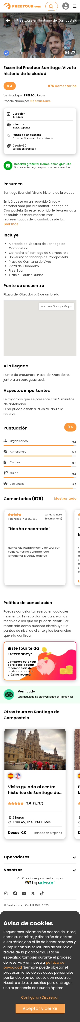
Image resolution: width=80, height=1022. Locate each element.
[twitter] (33, 893)
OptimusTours (40, 101)
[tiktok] (41, 893)
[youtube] (24, 893)
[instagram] (6, 893)
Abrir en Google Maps (56, 306)
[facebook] (15, 893)
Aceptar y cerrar (40, 1009)
